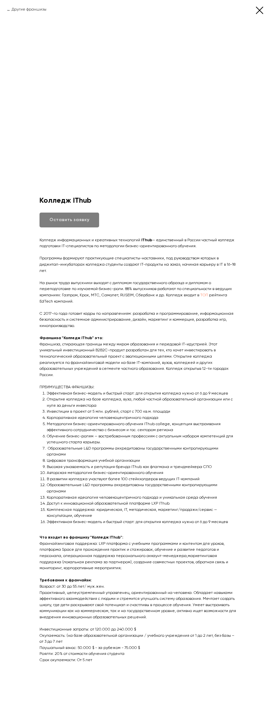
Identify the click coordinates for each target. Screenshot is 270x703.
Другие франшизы (29, 10)
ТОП (204, 295)
